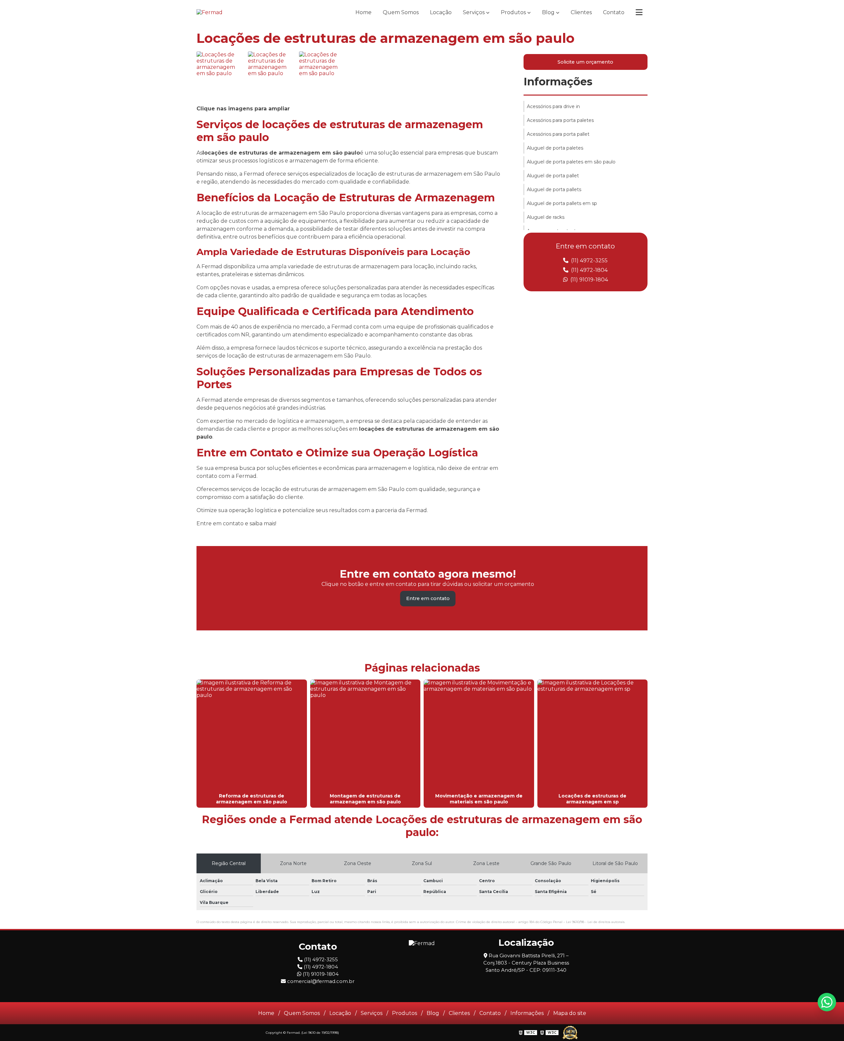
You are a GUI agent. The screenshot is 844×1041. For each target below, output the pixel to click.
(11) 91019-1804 (588, 279)
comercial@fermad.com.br (320, 981)
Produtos (513, 12)
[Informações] (639, 12)
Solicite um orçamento (585, 62)
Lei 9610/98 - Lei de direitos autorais (595, 922)
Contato (613, 12)
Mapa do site (569, 1013)
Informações (558, 81)
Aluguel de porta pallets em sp (562, 203)
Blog (548, 12)
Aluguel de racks (545, 217)
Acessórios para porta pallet (558, 134)
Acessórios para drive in (553, 106)
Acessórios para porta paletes (560, 120)
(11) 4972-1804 (589, 270)
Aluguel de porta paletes (555, 148)
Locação (441, 12)
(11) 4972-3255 (589, 260)
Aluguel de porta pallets (554, 189)
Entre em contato (428, 598)
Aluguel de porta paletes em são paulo (571, 162)
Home (363, 12)
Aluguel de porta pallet (553, 176)
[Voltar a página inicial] (209, 12)
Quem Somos (401, 12)
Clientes (581, 12)
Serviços (474, 12)
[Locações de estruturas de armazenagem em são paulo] (220, 75)
